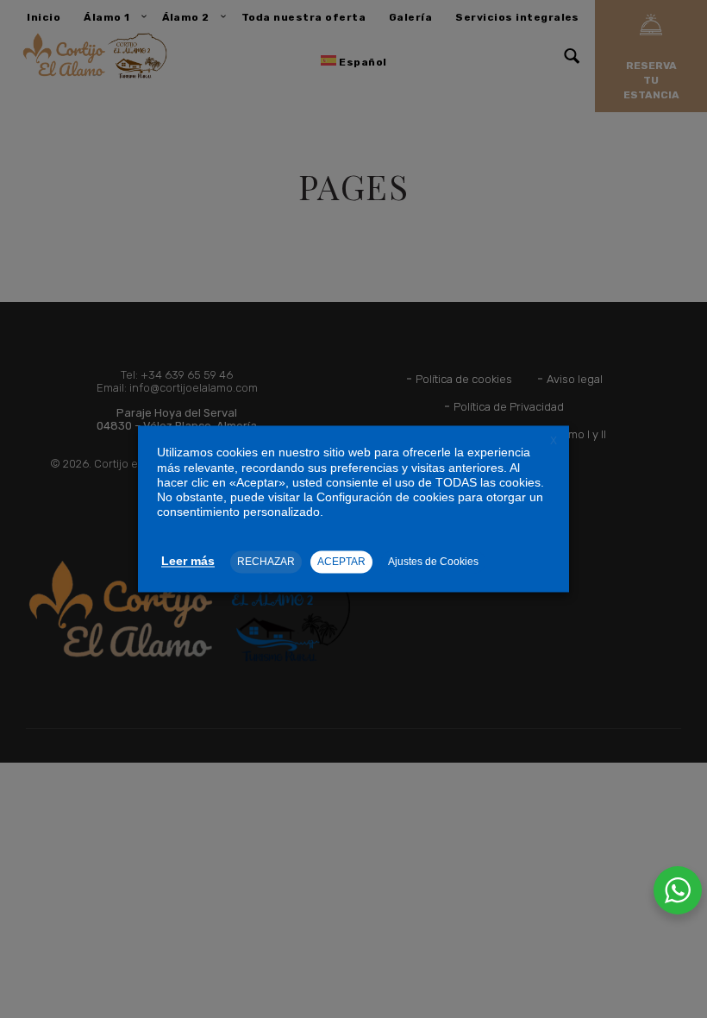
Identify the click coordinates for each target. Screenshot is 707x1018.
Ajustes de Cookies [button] (433, 562)
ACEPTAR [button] (341, 562)
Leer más (188, 562)
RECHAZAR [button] (266, 562)
